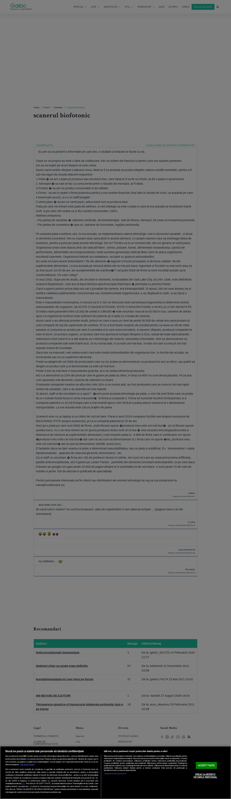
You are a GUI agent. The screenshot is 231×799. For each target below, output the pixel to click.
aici (23, 783)
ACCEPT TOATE (206, 765)
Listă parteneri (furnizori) (115, 773)
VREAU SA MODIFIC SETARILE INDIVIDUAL (205, 776)
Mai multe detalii (27, 764)
